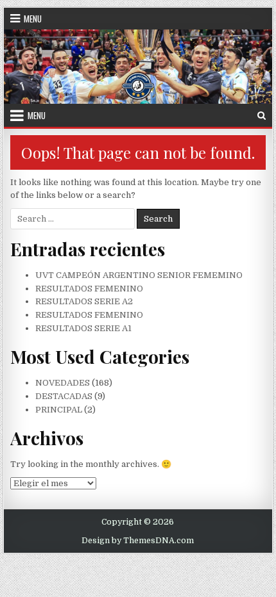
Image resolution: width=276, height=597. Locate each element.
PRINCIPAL (58, 409)
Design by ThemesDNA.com (138, 540)
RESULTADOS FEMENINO (89, 288)
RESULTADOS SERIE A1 (83, 328)
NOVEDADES (62, 383)
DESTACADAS (63, 396)
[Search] (261, 115)
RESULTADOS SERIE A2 (84, 301)
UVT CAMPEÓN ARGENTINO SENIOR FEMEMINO (139, 275)
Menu (33, 18)
